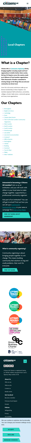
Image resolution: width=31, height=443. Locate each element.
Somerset (7, 148)
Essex (5, 115)
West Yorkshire (8, 154)
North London (8, 126)
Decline (11, 435)
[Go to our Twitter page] (7, 366)
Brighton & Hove (9, 111)
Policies (7, 407)
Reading (6, 146)
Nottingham (7, 141)
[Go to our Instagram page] (10, 366)
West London (8, 124)
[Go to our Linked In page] (12, 366)
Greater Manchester (10, 117)
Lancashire (7, 132)
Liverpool (6, 137)
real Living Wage (20, 210)
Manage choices (11, 440)
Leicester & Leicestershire (11, 135)
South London (8, 128)
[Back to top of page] (25, 361)
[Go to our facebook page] (5, 366)
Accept (11, 429)
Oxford (6, 143)
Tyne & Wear (7, 150)
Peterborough (8, 130)
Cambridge (7, 113)
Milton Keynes (8, 139)
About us (8, 379)
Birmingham (7, 108)
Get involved (9, 395)
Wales (6, 152)
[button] (27, 3)
